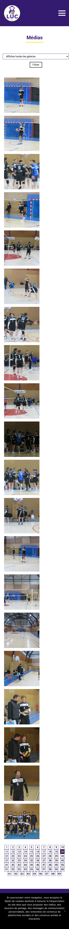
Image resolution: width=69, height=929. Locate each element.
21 (6, 856)
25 (31, 856)
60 (62, 869)
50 (62, 865)
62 (16, 873)
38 (50, 860)
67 (46, 873)
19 (56, 851)
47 (43, 865)
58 (50, 869)
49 (56, 865)
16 (37, 851)
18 (50, 851)
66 (40, 873)
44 (25, 865)
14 (25, 851)
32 (13, 860)
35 (31, 860)
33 (19, 860)
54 (25, 869)
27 (43, 856)
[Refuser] (64, 911)
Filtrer (36, 64)
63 (22, 873)
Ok (11, 923)
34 (25, 860)
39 (56, 860)
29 (56, 856)
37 (43, 860)
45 (31, 865)
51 (6, 869)
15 (31, 851)
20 (62, 851)
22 (13, 856)
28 (50, 856)
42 (13, 865)
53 (19, 869)
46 (37, 865)
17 (43, 851)
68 (53, 873)
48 (50, 865)
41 (6, 865)
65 (34, 873)
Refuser (21, 923)
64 (28, 873)
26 (37, 856)
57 (43, 869)
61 (9, 873)
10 (62, 847)
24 (25, 856)
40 (62, 860)
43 (19, 865)
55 (31, 869)
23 (19, 856)
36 (37, 860)
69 (59, 873)
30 (62, 856)
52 (13, 869)
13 (19, 851)
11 (6, 851)
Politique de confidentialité (44, 923)
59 (56, 869)
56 (37, 869)
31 (6, 860)
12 (13, 851)
